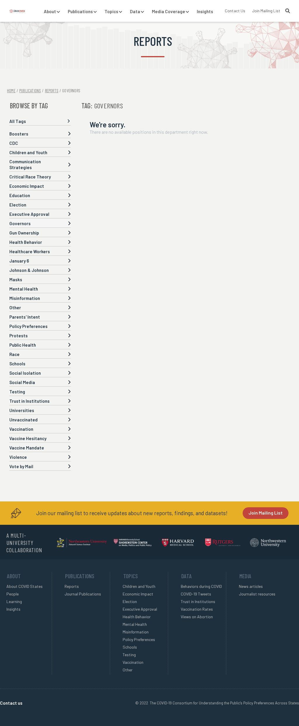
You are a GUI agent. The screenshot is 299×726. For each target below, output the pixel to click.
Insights (205, 11)
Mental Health (135, 624)
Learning (14, 601)
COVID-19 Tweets (196, 593)
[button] (50, 12)
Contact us (11, 703)
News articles (251, 586)
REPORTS (51, 90)
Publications (30, 90)
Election (130, 601)
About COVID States (24, 586)
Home (11, 90)
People (12, 593)
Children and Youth (139, 586)
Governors (71, 90)
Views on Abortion (197, 616)
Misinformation (136, 631)
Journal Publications (83, 593)
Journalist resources (257, 593)
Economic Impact (138, 593)
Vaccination (133, 662)
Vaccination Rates (197, 609)
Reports (72, 586)
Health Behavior (137, 616)
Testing (129, 654)
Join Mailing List (266, 10)
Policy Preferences (139, 639)
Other (128, 669)
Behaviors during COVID (201, 586)
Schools (130, 647)
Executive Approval (140, 609)
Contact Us (235, 10)
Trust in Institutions (198, 601)
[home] (17, 11)
